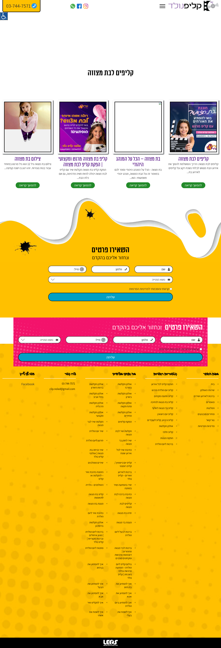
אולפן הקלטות (166, 426)
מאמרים (210, 402)
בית (213, 384)
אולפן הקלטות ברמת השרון (96, 385)
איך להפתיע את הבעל (95, 585)
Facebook (27, 384)
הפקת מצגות (166, 438)
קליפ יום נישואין (165, 414)
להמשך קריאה (193, 185)
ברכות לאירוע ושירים (204, 396)
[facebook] (79, 6)
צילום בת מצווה (28, 159)
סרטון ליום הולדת (94, 440)
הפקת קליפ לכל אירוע (162, 384)
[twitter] (59, 6)
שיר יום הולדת (96, 431)
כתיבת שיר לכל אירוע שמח (124, 451)
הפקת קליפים (125, 421)
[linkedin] (53, 6)
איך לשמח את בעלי (124, 613)
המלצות (210, 408)
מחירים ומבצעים (206, 414)
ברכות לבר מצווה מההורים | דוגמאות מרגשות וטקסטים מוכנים (123, 553)
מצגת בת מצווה (95, 503)
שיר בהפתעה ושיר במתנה (123, 486)
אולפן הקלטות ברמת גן (96, 524)
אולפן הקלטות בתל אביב (96, 395)
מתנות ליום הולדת (94, 548)
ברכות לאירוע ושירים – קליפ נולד (125, 475)
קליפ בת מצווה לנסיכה (162, 402)
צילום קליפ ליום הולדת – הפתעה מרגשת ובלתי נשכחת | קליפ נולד (124, 571)
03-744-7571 (68, 383)
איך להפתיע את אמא (124, 594)
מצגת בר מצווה (124, 522)
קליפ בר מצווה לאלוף (162, 408)
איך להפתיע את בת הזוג (124, 585)
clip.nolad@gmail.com (62, 389)
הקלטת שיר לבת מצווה (123, 432)
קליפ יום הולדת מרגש (162, 390)
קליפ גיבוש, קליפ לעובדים (160, 420)
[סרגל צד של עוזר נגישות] (4, 16)
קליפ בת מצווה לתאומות (96, 495)
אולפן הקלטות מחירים (125, 413)
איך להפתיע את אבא (95, 594)
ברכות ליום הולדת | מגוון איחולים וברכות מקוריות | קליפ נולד (94, 537)
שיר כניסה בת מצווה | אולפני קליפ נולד (96, 453)
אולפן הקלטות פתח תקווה (125, 404)
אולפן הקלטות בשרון (125, 395)
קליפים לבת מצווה (193, 159)
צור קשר (210, 420)
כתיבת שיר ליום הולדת (95, 514)
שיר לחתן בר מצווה (125, 442)
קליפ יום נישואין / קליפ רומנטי (123, 464)
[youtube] (66, 6)
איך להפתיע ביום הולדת (123, 604)
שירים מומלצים (95, 462)
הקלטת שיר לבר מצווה (95, 423)
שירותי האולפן (207, 390)
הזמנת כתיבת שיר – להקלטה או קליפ (94, 475)
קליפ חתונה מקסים (163, 396)
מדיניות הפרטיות (206, 426)
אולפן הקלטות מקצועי (96, 413)
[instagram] (85, 6)
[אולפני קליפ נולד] (193, 6)
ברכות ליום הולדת (164, 444)
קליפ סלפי (168, 432)
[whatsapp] (72, 6)
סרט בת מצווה (124, 513)
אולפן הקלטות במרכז (125, 385)
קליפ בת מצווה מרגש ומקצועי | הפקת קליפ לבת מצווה (82, 162)
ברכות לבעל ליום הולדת (123, 533)
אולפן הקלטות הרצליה (96, 404)
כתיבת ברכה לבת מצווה (123, 495)
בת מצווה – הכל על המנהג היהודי (138, 162)
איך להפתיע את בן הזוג (95, 565)
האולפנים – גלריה (94, 485)
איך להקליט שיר (95, 602)
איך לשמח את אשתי (96, 613)
